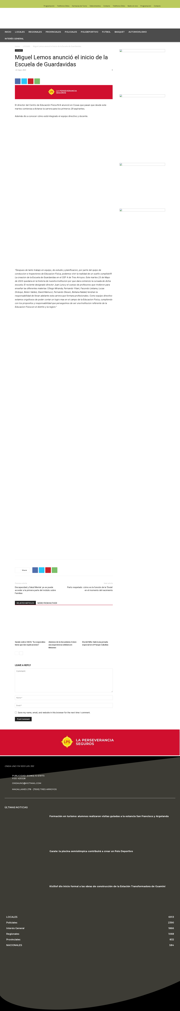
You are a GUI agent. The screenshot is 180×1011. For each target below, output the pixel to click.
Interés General (14, 38)
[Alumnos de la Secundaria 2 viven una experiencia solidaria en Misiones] (64, 624)
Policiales (71, 32)
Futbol (106, 32)
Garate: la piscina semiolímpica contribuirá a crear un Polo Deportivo (91, 851)
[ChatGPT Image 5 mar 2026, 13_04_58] (142, 165)
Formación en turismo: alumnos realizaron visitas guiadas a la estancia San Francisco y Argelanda (109, 816)
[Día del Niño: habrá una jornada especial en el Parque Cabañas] (97, 624)
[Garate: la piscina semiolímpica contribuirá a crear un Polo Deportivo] (26, 864)
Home (17, 46)
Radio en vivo (133, 6)
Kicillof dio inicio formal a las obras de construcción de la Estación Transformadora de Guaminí (107, 886)
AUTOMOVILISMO (138, 32)
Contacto (106, 6)
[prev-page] (16, 653)
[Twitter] (163, 2)
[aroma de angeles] (142, 51)
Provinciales (53, 32)
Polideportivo (89, 32)
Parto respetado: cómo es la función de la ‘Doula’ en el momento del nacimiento (90, 589)
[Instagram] (158, 2)
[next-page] (21, 653)
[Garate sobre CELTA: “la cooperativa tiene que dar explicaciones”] (30, 624)
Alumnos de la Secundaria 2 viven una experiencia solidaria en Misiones (62, 645)
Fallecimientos (95, 6)
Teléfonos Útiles (63, 6)
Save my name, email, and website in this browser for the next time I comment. (54, 712)
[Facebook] (154, 2)
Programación (49, 6)
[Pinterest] (30, 81)
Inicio (8, 32)
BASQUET (120, 32)
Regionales (35, 32)
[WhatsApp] (37, 81)
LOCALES (20, 32)
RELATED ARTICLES (25, 603)
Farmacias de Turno (79, 6)
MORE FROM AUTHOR (47, 603)
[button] (173, 32)
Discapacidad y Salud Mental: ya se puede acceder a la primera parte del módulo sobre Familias (35, 590)
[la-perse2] (64, 101)
